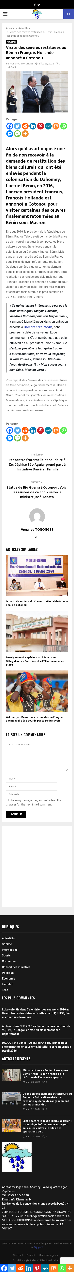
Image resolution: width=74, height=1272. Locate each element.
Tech (5, 990)
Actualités (11, 42)
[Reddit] (25, 126)
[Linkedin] (32, 126)
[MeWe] (48, 126)
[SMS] (17, 133)
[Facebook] (9, 126)
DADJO (6, 1042)
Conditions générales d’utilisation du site (35, 1260)
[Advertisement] (37, 866)
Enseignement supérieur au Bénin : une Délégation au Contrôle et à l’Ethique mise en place (35, 661)
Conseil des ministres (16, 967)
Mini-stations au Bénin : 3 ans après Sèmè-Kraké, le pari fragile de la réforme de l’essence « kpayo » (45, 1074)
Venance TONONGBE (21, 63)
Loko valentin (11, 1009)
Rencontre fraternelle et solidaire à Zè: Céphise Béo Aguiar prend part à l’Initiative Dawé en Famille (37, 464)
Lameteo (7, 984)
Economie (8, 978)
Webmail (18, 1255)
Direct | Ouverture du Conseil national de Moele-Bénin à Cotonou (37, 603)
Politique (8, 972)
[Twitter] (17, 126)
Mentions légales (48, 1255)
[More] (25, 133)
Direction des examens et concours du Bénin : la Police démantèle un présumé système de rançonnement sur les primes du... (47, 1099)
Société (7, 944)
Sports (6, 955)
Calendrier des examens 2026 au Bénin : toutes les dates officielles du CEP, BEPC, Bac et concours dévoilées (36, 1013)
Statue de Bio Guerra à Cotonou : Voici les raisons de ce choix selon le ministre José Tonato (37, 492)
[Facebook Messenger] (9, 133)
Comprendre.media (38, 327)
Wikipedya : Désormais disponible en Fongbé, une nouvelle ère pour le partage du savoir (34, 719)
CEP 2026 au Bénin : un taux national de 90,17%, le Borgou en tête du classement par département (36, 1030)
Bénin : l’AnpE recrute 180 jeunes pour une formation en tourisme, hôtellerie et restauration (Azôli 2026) (36, 1046)
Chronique (9, 961)
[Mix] (55, 126)
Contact (30, 1255)
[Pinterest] (40, 126)
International (10, 949)
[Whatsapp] (63, 126)
